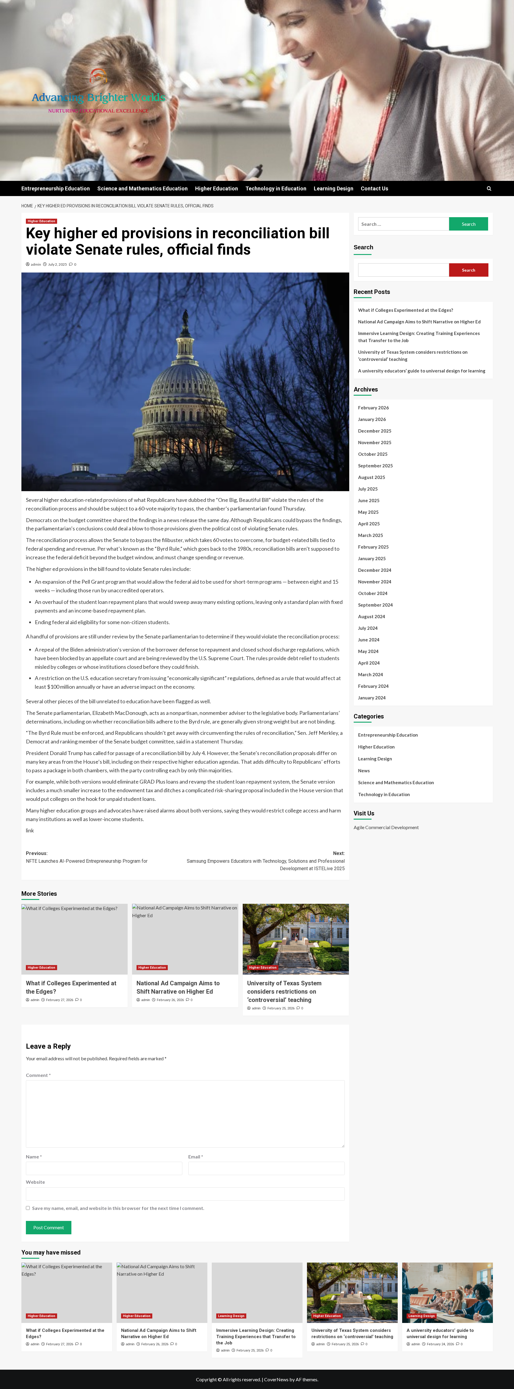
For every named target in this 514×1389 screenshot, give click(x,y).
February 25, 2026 (280, 1008)
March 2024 (370, 674)
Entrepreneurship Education (55, 188)
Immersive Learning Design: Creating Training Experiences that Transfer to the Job (419, 337)
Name (34, 1156)
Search (363, 247)
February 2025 (373, 546)
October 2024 (373, 593)
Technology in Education (275, 188)
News (364, 770)
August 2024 (371, 616)
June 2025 (369, 500)
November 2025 (374, 442)
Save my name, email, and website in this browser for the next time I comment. (118, 1208)
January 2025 (372, 558)
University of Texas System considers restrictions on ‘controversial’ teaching (284, 991)
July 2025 (368, 488)
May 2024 (368, 651)
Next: (266, 861)
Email (195, 1156)
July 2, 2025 (57, 264)
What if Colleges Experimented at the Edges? (405, 310)
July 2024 (368, 628)
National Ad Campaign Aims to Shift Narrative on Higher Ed (419, 321)
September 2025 (375, 465)
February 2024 (373, 686)
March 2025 (370, 535)
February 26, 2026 (170, 1000)
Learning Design (333, 188)
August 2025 (371, 477)
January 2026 (372, 419)
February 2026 (373, 407)
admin (36, 264)
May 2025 (368, 512)
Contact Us (374, 188)
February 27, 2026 (59, 1000)
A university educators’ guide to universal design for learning (421, 370)
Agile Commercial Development (386, 827)
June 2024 (369, 639)
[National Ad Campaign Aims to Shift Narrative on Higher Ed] (185, 939)
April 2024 (369, 662)
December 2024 (374, 570)
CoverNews (276, 1379)
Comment (38, 1075)
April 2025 (369, 523)
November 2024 (374, 581)
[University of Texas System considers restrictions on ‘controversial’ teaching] (296, 939)
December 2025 (374, 430)
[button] (489, 188)
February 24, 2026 (440, 1344)
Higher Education (216, 188)
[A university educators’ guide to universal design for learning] (447, 1293)
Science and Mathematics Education (142, 188)
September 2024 (375, 604)
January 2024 (372, 697)
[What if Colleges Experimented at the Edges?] (74, 939)
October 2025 (373, 454)
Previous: (87, 857)
